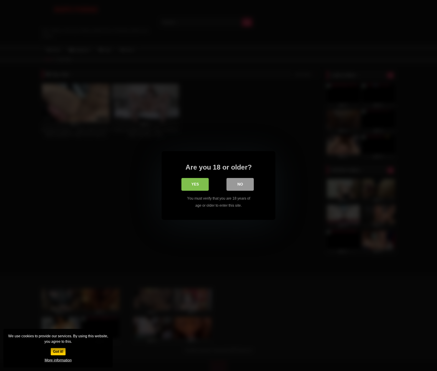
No (240, 184)
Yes (195, 184)
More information (58, 360)
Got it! (58, 351)
